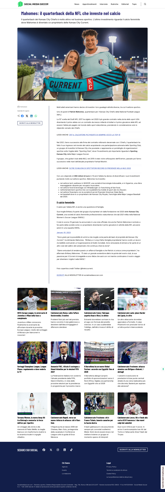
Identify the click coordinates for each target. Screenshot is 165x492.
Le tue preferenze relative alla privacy (119, 477)
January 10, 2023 (64, 233)
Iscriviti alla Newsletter (29, 123)
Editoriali (125, 4)
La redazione (66, 474)
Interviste (104, 4)
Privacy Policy (111, 467)
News (76, 4)
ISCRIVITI (60, 275)
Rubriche (114, 4)
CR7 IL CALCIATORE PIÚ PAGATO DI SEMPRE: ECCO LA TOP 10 (94, 135)
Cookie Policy (111, 474)
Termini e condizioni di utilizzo (116, 470)
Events (64, 470)
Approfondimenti (89, 4)
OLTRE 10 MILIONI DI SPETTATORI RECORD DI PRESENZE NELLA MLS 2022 (100, 168)
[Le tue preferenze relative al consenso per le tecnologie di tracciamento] (163, 369)
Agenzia (64, 467)
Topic (134, 4)
